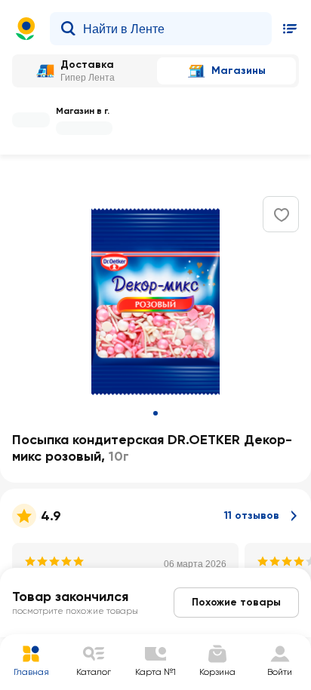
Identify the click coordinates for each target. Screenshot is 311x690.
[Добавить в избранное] (281, 215)
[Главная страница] (25, 28)
